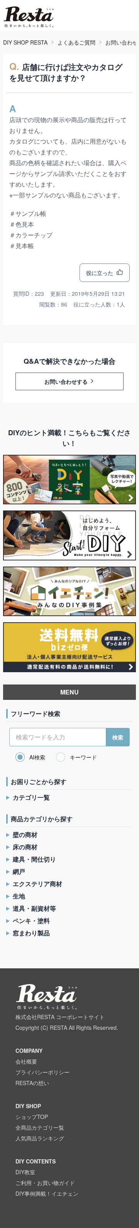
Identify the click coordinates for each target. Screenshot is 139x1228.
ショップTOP (31, 1116)
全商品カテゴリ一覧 (39, 1127)
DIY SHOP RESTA (25, 42)
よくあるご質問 (76, 42)
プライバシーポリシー (42, 1072)
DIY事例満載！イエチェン (46, 1193)
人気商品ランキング (39, 1138)
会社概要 (26, 1061)
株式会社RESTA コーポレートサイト (60, 1017)
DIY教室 (25, 1172)
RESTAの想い (32, 1083)
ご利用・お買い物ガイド (45, 1183)
